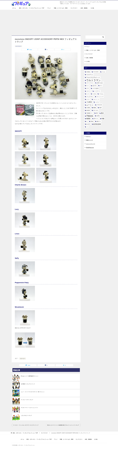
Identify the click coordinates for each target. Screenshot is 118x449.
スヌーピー (22, 358)
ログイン (88, 136)
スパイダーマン (97, 91)
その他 (92, 8)
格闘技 (88, 118)
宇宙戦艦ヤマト (89, 113)
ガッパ (87, 85)
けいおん (103, 71)
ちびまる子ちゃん (89, 74)
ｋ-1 (87, 126)
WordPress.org (90, 147)
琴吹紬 (92, 121)
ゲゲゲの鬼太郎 (95, 88)
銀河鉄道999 (97, 124)
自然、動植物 (84, 8)
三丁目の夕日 (99, 104)
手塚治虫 (89, 116)
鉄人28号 (88, 124)
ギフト (101, 85)
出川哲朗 (88, 107)
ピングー (88, 99)
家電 (97, 113)
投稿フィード (89, 140)
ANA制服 (88, 71)
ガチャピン (100, 83)
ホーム (14, 8)
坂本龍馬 (88, 110)
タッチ (87, 93)
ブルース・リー (96, 99)
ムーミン (89, 105)
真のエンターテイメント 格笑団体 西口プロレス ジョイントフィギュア (63, 425)
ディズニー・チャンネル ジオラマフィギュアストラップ (25, 425)
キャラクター (74, 8)
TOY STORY (95, 71)
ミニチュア (97, 102)
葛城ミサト (99, 121)
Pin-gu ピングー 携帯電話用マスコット (29, 376)
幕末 (102, 113)
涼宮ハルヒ (96, 118)
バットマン (89, 96)
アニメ (49, 8)
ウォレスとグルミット (93, 77)
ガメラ (94, 85)
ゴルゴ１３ (88, 91)
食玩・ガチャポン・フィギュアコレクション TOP (31, 8)
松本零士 (98, 115)
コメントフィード (90, 143)
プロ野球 (89, 102)
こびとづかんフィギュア (26, 415)
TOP (25, 433)
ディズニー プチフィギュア (27, 399)
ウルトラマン (93, 80)
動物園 (94, 107)
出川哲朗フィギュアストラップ (28, 384)
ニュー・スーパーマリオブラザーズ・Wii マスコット (32, 391)
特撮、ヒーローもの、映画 (60, 8)
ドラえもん (101, 93)
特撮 (103, 118)
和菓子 (100, 107)
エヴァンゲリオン (89, 82)
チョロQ (94, 93)
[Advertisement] (59, 22)
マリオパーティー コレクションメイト (29, 407)
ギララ (87, 88)
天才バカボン (95, 110)
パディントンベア (100, 96)
